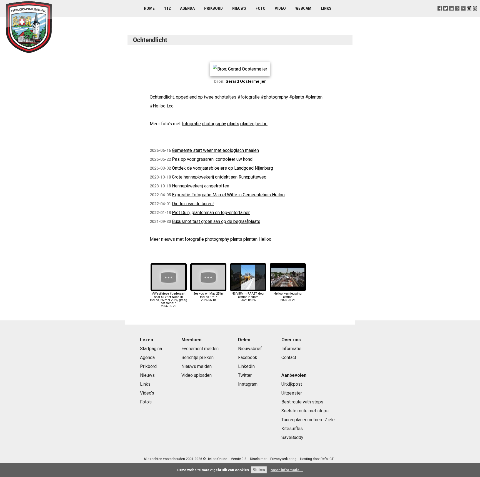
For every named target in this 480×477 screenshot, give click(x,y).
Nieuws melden (196, 366)
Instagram (248, 384)
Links (326, 8)
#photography (274, 97)
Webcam (303, 8)
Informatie (291, 348)
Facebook (247, 357)
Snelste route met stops (305, 410)
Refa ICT (327, 459)
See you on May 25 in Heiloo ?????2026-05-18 (208, 297)
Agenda (187, 8)
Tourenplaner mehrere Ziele (308, 419)
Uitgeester (291, 393)
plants (233, 123)
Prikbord (213, 8)
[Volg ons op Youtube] (463, 15)
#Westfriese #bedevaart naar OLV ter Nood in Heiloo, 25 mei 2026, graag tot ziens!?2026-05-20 (168, 300)
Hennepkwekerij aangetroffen (200, 186)
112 (167, 8)
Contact (288, 357)
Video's (147, 393)
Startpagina (151, 348)
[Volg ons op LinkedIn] (451, 15)
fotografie (191, 123)
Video (280, 8)
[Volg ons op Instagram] (469, 15)
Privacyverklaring (283, 459)
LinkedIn (246, 366)
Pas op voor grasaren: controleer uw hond (212, 159)
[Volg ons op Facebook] (440, 15)
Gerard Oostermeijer (246, 81)
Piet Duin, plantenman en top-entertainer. (211, 212)
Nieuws (239, 8)
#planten (313, 97)
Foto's (146, 402)
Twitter (245, 375)
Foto (261, 8)
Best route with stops (302, 402)
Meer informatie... (287, 470)
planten (247, 123)
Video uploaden (196, 375)
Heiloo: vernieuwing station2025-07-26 (288, 297)
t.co (170, 106)
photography (214, 123)
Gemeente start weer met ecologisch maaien (215, 150)
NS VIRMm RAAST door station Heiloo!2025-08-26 (248, 297)
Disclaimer (258, 459)
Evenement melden (200, 348)
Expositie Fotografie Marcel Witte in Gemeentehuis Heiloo (228, 194)
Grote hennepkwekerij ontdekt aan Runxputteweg (219, 177)
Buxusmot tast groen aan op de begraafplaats (216, 221)
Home (149, 8)
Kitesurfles (292, 428)
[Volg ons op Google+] (457, 15)
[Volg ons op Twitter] (445, 15)
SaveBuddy (292, 437)
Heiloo (265, 239)
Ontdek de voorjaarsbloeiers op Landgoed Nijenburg (222, 168)
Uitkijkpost (291, 384)
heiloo (262, 123)
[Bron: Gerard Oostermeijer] (240, 69)
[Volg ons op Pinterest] (474, 15)
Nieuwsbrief (250, 348)
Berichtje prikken (197, 357)
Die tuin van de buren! (193, 203)
